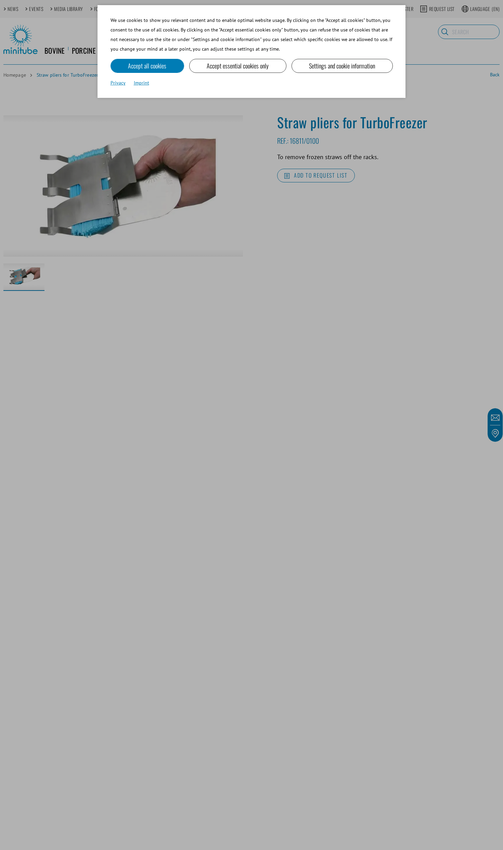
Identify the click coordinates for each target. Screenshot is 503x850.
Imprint (141, 83)
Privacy (118, 83)
